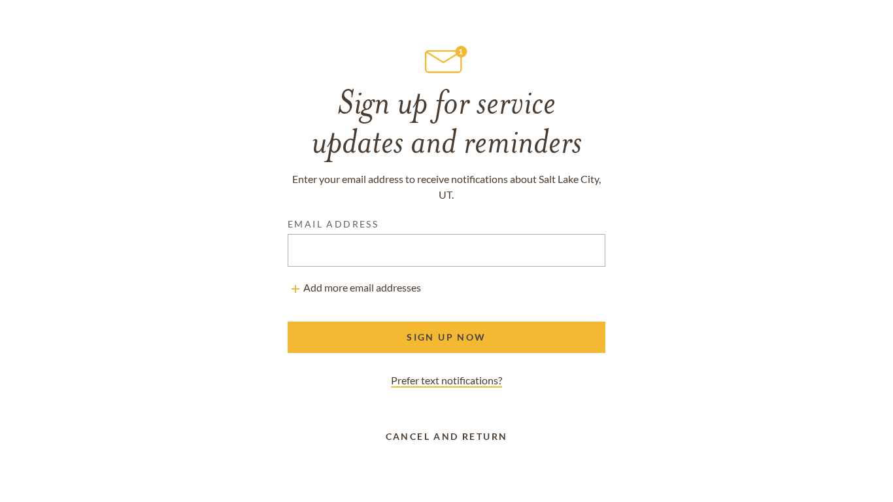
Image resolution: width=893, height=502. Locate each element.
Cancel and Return (447, 436)
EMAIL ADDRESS (333, 223)
